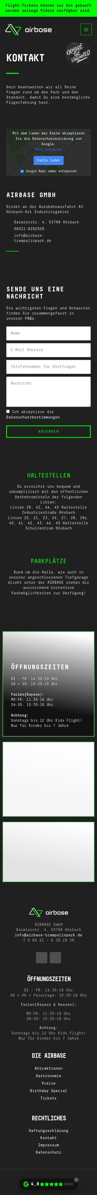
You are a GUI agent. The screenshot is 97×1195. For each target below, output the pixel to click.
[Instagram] (21, 261)
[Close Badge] (76, 1179)
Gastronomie (48, 1076)
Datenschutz (48, 1152)
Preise (49, 1083)
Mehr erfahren (48, 149)
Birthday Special (48, 1091)
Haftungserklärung (48, 1131)
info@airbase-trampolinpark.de (48, 935)
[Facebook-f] (41, 957)
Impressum (48, 1145)
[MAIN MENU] (86, 29)
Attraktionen (49, 1068)
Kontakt (48, 1138)
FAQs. (30, 318)
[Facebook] (8, 261)
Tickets (48, 1098)
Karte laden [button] (48, 160)
